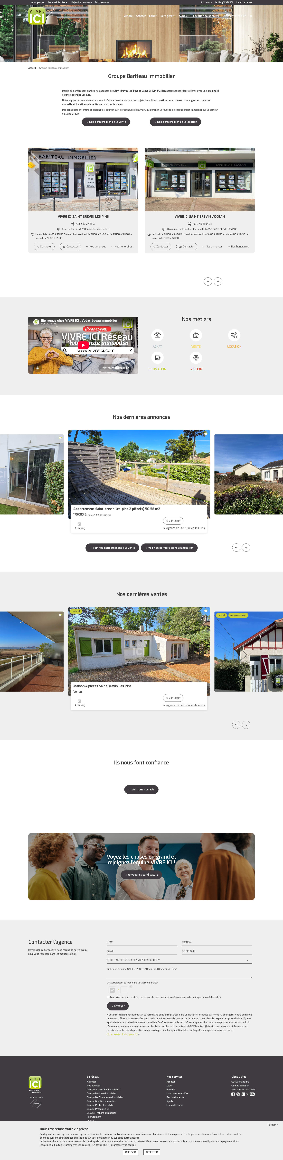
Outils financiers (240, 1081)
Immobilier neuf (175, 1105)
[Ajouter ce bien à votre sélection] (60, 438)
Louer (153, 16)
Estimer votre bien (234, 16)
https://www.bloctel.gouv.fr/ (122, 1034)
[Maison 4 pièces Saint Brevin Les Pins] (139, 651)
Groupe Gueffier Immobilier (101, 1101)
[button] (83, 217)
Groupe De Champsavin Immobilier (105, 1097)
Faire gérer (167, 16)
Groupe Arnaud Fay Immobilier (103, 1089)
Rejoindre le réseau (81, 2)
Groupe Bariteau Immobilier (102, 1093)
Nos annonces (97, 246)
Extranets (206, 2)
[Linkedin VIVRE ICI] (243, 1094)
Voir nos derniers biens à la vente (114, 548)
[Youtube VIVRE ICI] (250, 1094)
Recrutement (102, 2)
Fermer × (273, 1124)
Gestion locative (175, 1097)
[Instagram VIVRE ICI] (238, 1094)
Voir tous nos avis (143, 789)
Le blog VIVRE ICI (224, 2)
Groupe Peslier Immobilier (101, 1105)
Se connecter (251, 16)
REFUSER (130, 1152)
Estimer (171, 1089)
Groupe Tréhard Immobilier (101, 1113)
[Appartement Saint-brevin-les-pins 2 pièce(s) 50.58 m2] (139, 474)
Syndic (183, 16)
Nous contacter (244, 2)
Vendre (128, 16)
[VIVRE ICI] (37, 15)
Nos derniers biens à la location (177, 122)
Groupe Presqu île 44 (98, 1109)
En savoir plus (100, 1145)
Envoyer (119, 1006)
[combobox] (179, 960)
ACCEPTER (152, 1152)
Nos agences (37, 2)
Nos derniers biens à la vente (107, 122)
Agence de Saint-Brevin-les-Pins (185, 528)
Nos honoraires (123, 246)
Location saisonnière (206, 16)
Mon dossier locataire (243, 1089)
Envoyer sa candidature (143, 874)
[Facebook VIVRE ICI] (233, 1094)
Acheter (141, 16)
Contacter (46, 246)
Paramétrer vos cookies (123, 1145)
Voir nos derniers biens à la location (171, 548)
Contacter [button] (72, 246)
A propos (91, 1081)
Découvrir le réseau (57, 2)
